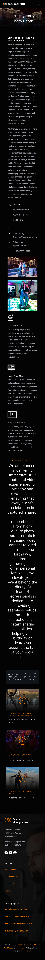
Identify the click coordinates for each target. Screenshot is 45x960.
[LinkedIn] (25, 676)
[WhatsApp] (30, 676)
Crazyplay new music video (15, 909)
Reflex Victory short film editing (17, 930)
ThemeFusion (28, 951)
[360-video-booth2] (22, 281)
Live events (9, 883)
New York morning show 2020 (16, 916)
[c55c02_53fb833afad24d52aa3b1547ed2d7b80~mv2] (22, 258)
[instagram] (15, 852)
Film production (11, 876)
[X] (30, 673)
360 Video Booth (26, 714)
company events (14, 715)
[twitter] (10, 852)
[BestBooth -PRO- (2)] (16, 3)
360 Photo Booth (15, 714)
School (11, 756)
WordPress (8, 948)
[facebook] (6, 852)
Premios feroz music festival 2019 (18, 923)
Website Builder (31, 945)
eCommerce (20, 948)
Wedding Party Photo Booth (22, 797)
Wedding (12, 793)
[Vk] (30, 679)
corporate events (26, 715)
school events (19, 756)
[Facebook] (25, 673)
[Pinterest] (25, 679)
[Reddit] (35, 673)
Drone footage (10, 869)
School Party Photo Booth (21, 760)
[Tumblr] (35, 676)
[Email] (34, 679)
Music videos (10, 890)
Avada (19, 945)
